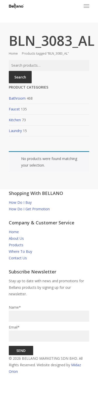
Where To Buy (20, 251)
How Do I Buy (20, 202)
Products (16, 244)
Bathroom (17, 98)
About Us (16, 238)
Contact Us (18, 258)
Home (13, 53)
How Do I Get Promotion (29, 209)
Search (20, 77)
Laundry (15, 130)
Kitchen (15, 119)
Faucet (14, 109)
